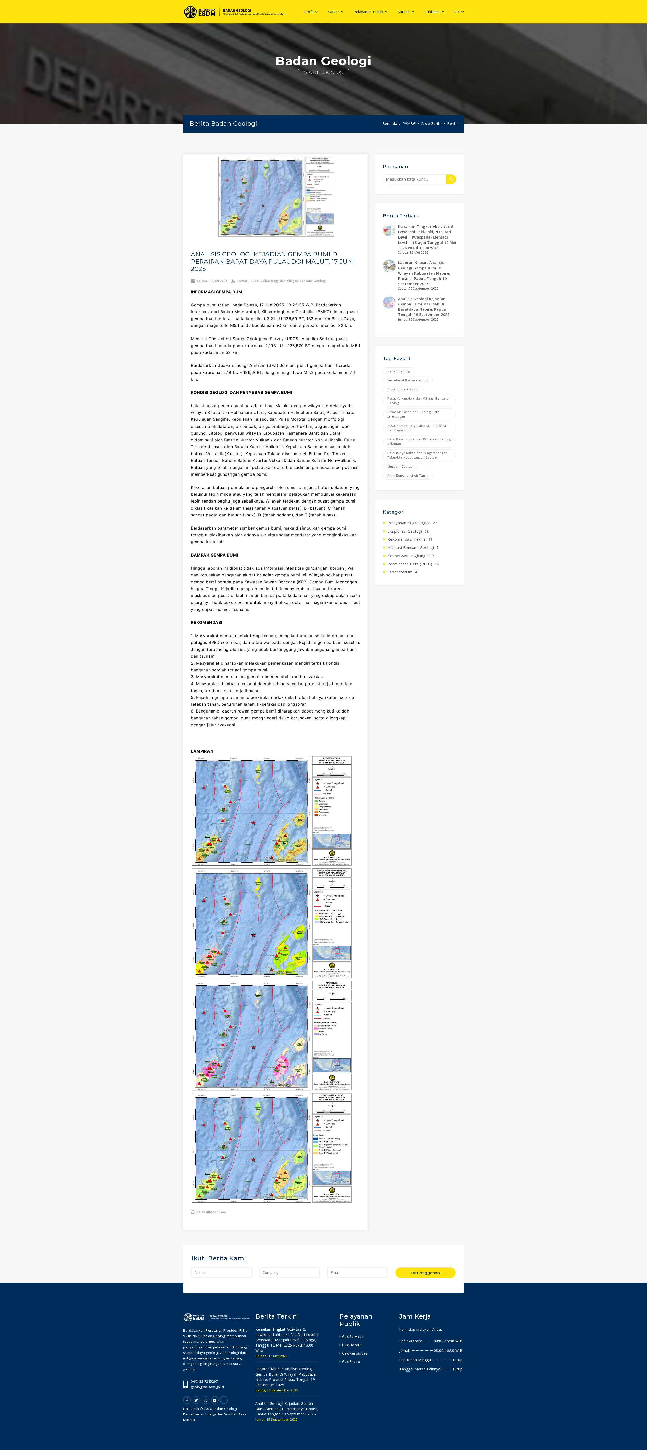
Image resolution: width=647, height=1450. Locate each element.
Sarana (404, 11)
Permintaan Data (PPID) (413, 563)
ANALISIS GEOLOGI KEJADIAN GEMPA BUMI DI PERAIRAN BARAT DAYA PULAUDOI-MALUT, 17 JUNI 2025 (273, 262)
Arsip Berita (431, 123)
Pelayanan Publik (369, 11)
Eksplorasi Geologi (408, 531)
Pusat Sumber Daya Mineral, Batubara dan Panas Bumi (416, 428)
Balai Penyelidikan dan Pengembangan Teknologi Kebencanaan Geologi (417, 455)
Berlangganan (425, 1272)
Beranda (389, 123)
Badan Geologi (399, 371)
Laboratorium (402, 571)
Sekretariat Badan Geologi (407, 380)
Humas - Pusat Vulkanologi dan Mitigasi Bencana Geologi (281, 281)
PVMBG (409, 123)
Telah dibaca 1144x (212, 1212)
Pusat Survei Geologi (403, 389)
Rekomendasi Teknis (409, 539)
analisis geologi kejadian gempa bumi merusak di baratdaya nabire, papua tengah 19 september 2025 (287, 1408)
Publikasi (432, 11)
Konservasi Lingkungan (410, 555)
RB (457, 11)
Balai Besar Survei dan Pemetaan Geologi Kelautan (419, 441)
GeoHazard (352, 1344)
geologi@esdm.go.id (207, 1387)
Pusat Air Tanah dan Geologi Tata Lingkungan (413, 414)
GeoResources (355, 1353)
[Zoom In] (275, 197)
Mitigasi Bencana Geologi (412, 547)
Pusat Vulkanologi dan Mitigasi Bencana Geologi (418, 400)
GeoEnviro (351, 1361)
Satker (334, 11)
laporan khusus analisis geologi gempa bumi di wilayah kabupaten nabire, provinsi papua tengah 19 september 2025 (424, 273)
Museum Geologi (400, 466)
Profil (309, 11)
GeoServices (353, 1336)
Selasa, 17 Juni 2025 (211, 281)
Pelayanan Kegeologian (412, 522)
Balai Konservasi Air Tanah (408, 475)
